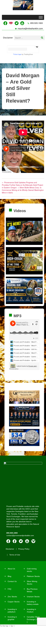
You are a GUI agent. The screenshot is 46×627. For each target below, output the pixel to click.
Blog (9, 576)
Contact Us (12, 581)
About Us (11, 569)
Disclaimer (8, 38)
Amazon (14, 541)
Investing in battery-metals (32, 603)
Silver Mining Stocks (32, 582)
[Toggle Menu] (41, 17)
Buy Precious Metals (32, 590)
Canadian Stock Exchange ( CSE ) (33, 619)
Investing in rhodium (31, 610)
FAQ (9, 589)
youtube (27, 541)
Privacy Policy (23, 549)
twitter (21, 541)
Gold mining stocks (32, 570)
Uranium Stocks (33, 597)
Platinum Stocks (33, 576)
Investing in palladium (12, 610)
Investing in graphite (12, 618)
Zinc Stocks (12, 597)
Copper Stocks (14, 602)
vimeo (33, 541)
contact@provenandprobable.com (20, 535)
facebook (8, 541)
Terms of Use (14, 555)
